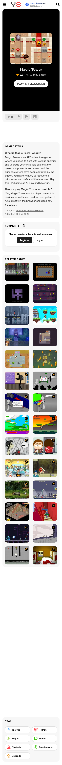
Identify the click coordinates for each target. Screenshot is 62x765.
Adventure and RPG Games (29, 210)
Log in (39, 240)
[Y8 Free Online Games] (15, 4)
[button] (11, 205)
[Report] (26, 117)
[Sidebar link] (4, 4)
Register (25, 240)
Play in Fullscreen (31, 83)
